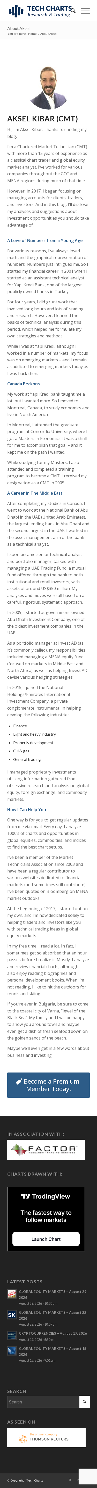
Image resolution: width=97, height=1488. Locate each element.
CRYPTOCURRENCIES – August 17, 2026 (53, 1333)
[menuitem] (70, 10)
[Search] (70, 10)
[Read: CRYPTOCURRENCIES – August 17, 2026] (12, 1335)
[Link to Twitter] (70, 1480)
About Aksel (18, 28)
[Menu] (83, 10)
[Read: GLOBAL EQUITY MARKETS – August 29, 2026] (12, 1294)
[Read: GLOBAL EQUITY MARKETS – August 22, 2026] (12, 1314)
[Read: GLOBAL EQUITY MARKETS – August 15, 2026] (12, 1351)
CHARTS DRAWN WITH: (34, 1174)
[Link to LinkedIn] (78, 1480)
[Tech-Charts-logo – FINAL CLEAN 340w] (40, 10)
